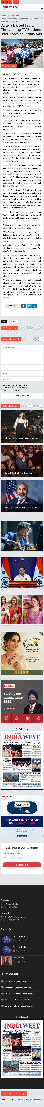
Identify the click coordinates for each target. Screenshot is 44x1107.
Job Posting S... (20, 957)
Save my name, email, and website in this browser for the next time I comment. (15, 387)
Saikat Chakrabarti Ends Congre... (21, 473)
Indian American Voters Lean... (19, 994)
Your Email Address (12, 853)
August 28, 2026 (21, 962)
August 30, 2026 (21, 940)
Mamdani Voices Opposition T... (19, 987)
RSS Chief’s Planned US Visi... (18, 981)
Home (3, 15)
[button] (22, 536)
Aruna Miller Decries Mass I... (19, 1006)
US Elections (13, 15)
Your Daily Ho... (20, 936)
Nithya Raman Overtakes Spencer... (22, 438)
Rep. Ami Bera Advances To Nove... (21, 507)
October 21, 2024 (10, 66)
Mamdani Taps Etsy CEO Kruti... (19, 1000)
